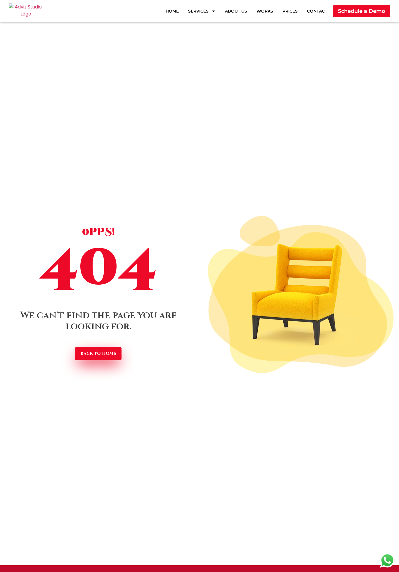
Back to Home (98, 353)
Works (264, 11)
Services (198, 11)
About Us (236, 11)
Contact (317, 11)
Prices (290, 11)
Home (172, 11)
